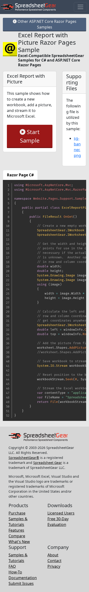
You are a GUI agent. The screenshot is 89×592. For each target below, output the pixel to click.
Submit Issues (21, 583)
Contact (54, 560)
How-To (15, 572)
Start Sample (30, 136)
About (52, 555)
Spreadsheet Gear (47, 462)
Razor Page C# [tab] (20, 175)
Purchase (17, 513)
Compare (17, 536)
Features (16, 530)
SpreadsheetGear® (24, 457)
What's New (19, 541)
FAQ (12, 566)
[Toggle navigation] (80, 7)
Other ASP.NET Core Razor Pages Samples (46, 24)
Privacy (53, 566)
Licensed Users (61, 513)
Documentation (23, 577)
